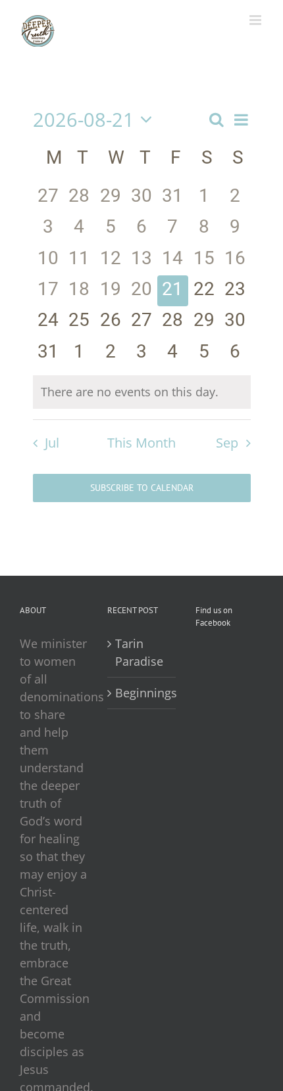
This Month (141, 443)
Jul (52, 443)
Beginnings (141, 693)
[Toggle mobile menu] (256, 20)
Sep (227, 443)
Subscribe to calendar (141, 488)
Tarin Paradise (139, 652)
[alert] (142, 392)
